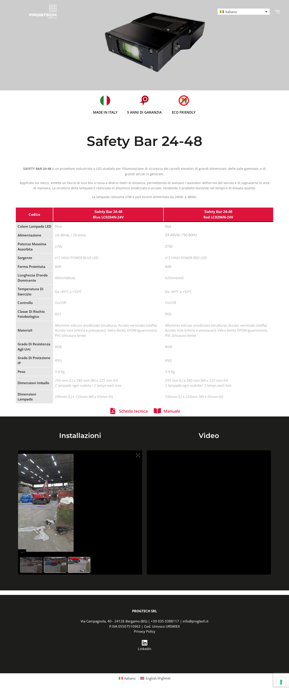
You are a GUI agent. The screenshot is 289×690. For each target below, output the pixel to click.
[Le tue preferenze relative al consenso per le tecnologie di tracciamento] (281, 682)
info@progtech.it (195, 621)
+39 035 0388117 (165, 621)
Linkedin (144, 648)
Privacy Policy (144, 631)
